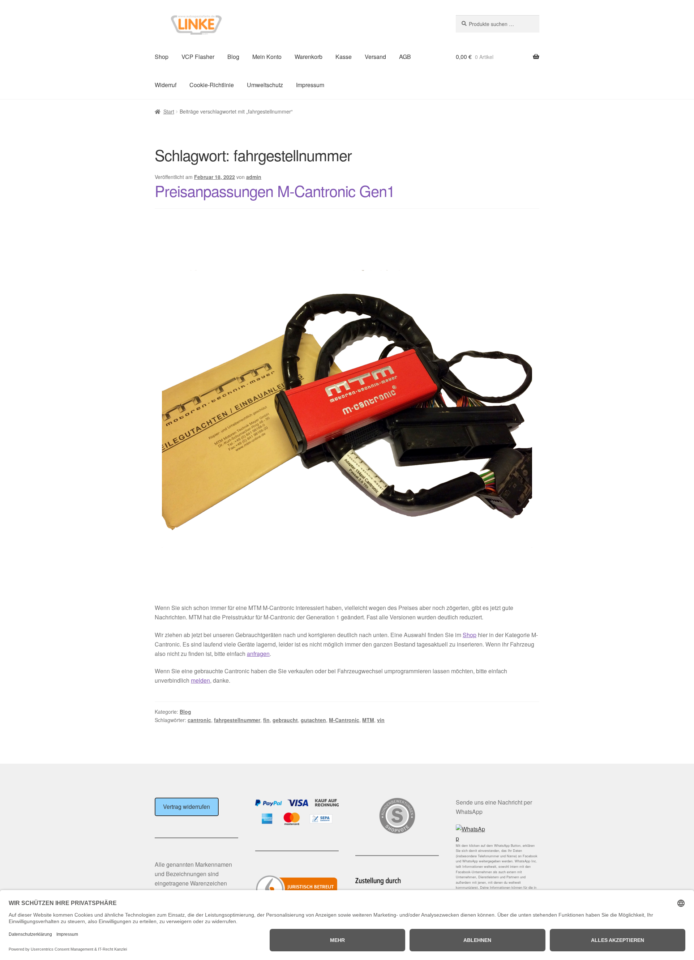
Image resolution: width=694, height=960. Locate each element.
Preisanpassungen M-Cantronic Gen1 (275, 190)
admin (253, 176)
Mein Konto (267, 56)
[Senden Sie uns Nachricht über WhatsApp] (497, 833)
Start (168, 111)
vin (381, 720)
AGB (405, 56)
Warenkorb (308, 56)
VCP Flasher (197, 56)
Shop (161, 56)
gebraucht (285, 720)
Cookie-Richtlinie (211, 85)
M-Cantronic (344, 720)
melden (200, 680)
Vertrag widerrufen (186, 806)
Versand (375, 56)
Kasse (343, 56)
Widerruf (165, 85)
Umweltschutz (265, 85)
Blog (233, 56)
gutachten (313, 720)
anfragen (258, 653)
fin (266, 720)
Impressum (310, 85)
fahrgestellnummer (237, 720)
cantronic (199, 720)
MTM (368, 720)
